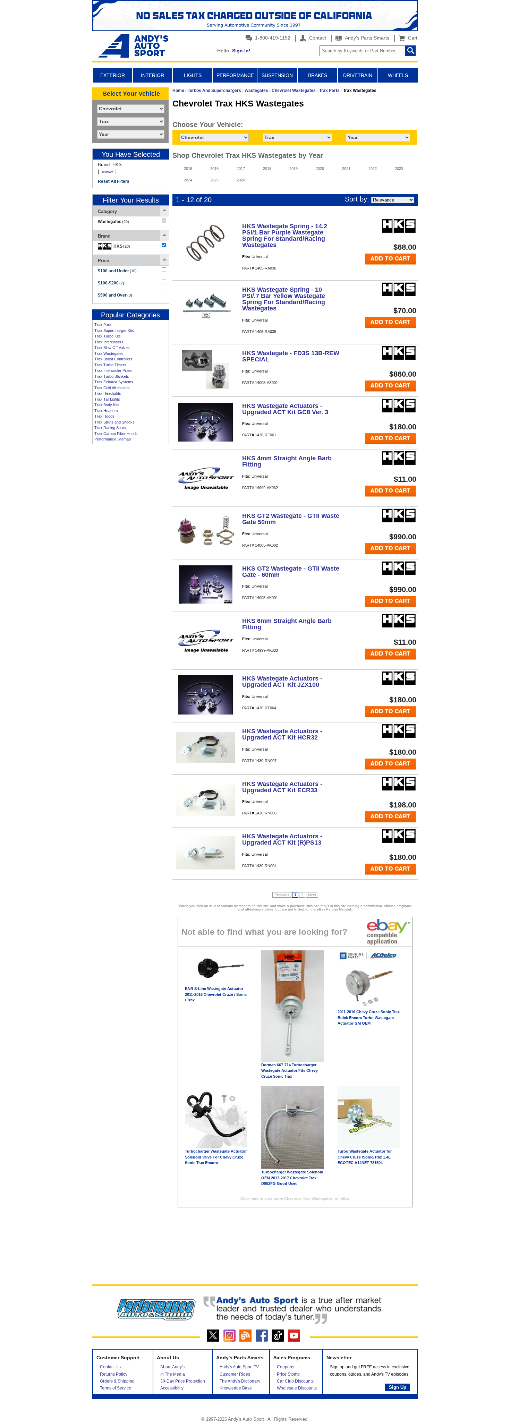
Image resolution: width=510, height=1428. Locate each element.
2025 (214, 180)
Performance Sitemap (112, 439)
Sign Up (397, 1387)
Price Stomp (288, 1374)
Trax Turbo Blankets (111, 376)
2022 (372, 168)
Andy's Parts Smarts (366, 38)
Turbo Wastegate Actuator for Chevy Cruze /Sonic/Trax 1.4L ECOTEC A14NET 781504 (365, 1157)
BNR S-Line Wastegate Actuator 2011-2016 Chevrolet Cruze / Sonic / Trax (216, 994)
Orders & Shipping (117, 1381)
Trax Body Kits (106, 405)
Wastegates (256, 90)
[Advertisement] (130, 554)
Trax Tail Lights (107, 399)
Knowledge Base (236, 1388)
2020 (320, 168)
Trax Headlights (107, 393)
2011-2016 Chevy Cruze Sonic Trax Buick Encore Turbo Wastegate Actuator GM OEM (369, 1017)
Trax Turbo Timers (110, 365)
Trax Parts (103, 325)
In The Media (172, 1374)
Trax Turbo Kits (107, 336)
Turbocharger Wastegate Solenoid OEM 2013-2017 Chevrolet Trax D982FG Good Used (292, 1178)
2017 (241, 168)
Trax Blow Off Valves (112, 347)
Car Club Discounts (295, 1381)
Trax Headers (106, 411)
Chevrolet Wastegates (294, 90)
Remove (107, 172)
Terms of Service (115, 1388)
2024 (188, 180)
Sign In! (241, 50)
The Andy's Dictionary (240, 1381)
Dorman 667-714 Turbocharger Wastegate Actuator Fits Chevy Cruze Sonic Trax (289, 1070)
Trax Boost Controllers (113, 359)
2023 (399, 168)
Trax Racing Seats (110, 428)
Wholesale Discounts (297, 1388)
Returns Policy (113, 1374)
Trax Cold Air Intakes (112, 388)
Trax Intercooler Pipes (113, 370)
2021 (346, 168)
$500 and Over (115, 295)
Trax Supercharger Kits (114, 330)
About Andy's (172, 1367)
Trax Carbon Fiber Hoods (116, 433)
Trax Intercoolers (109, 342)
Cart (411, 38)
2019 (293, 168)
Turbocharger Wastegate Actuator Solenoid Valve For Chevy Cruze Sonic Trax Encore (216, 1157)
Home (178, 90)
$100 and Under (117, 270)
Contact (317, 38)
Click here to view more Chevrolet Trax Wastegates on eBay (295, 1198)
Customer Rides (235, 1374)
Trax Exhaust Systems (113, 382)
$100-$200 (111, 283)
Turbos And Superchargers (214, 90)
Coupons (285, 1367)
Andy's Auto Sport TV (239, 1367)
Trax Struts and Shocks (114, 422)
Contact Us (110, 1367)
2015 (188, 168)
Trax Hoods (104, 416)
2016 (214, 168)
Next (312, 895)
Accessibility (172, 1388)
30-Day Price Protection (182, 1381)
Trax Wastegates (109, 353)
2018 (267, 168)
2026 (241, 180)
